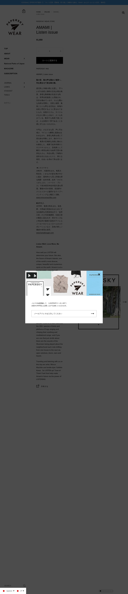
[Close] (99, 275)
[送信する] (92, 313)
